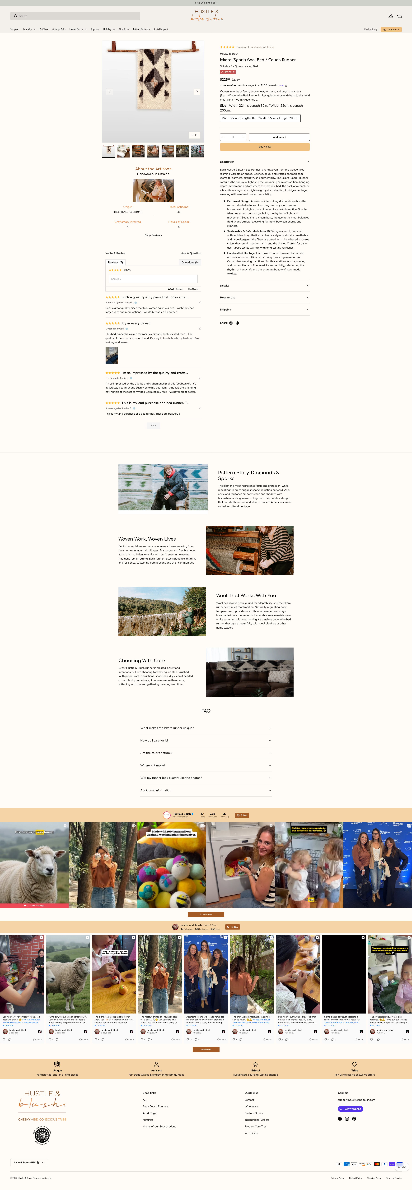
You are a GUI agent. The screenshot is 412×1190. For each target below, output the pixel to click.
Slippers (95, 29)
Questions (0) (190, 262)
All (144, 1100)
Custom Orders (254, 1113)
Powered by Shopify (42, 1178)
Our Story (124, 29)
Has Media (193, 289)
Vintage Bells (59, 29)
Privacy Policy (337, 1178)
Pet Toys (43, 29)
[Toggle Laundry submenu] (34, 29)
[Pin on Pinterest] (237, 323)
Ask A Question (191, 253)
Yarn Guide (251, 1133)
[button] (399, 15)
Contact (249, 1100)
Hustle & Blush (25, 1178)
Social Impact (161, 29)
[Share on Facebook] (231, 323)
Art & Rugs (149, 1113)
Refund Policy (355, 1178)
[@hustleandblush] (167, 815)
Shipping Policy (374, 1178)
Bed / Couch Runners (155, 1106)
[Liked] (200, 302)
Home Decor (76, 29)
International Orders (257, 1120)
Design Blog (370, 29)
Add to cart (279, 137)
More (153, 425)
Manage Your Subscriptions (159, 1126)
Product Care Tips (255, 1126)
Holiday (107, 29)
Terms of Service (394, 1178)
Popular (179, 289)
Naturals (148, 1120)
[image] (121, 355)
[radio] (260, 118)
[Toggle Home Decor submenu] (85, 29)
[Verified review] (135, 302)
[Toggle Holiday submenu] (114, 29)
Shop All (14, 29)
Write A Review (115, 253)
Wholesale (251, 1106)
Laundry (27, 29)
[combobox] (75, 16)
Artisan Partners (141, 29)
